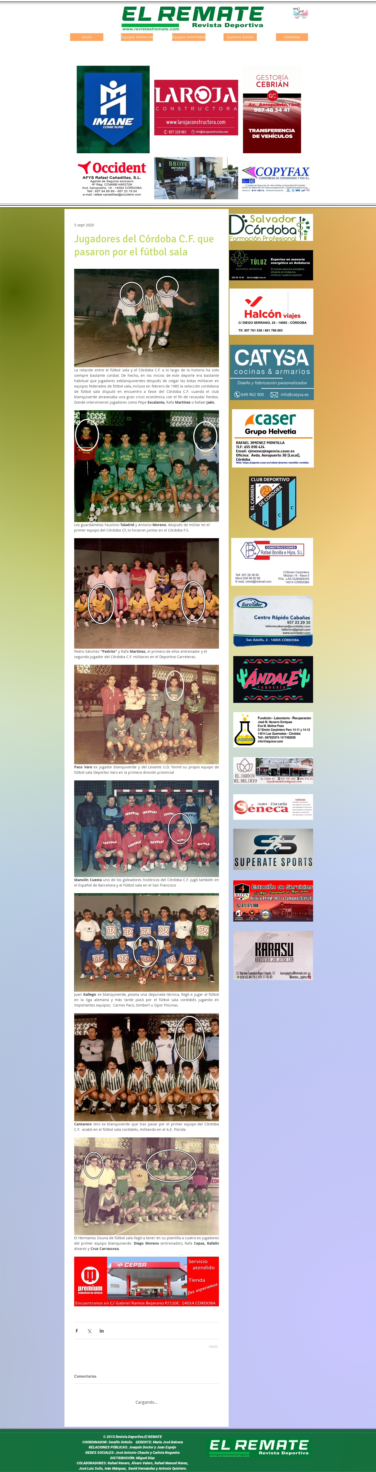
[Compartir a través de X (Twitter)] (89, 1330)
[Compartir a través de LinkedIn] (101, 1330)
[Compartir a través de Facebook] (76, 1330)
